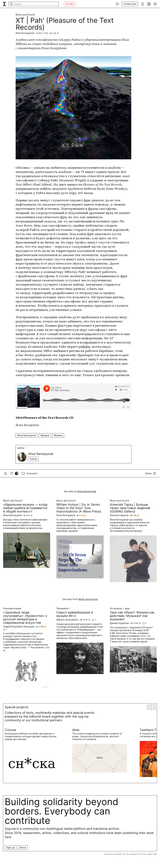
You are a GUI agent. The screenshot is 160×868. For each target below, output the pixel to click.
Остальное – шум (120, 608)
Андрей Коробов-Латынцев (19, 626)
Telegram (118, 854)
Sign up (10, 847)
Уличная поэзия (12, 608)
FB (124, 854)
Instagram (133, 854)
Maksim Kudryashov (67, 619)
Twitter (150, 854)
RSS (155, 854)
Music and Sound (25, 14)
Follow (33, 458)
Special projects (16, 707)
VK (127, 854)
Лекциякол (62, 608)
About (22, 847)
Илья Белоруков (25, 33)
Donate (70, 3)
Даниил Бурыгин (119, 623)
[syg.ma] (4, 4)
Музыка (44, 435)
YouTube (142, 854)
